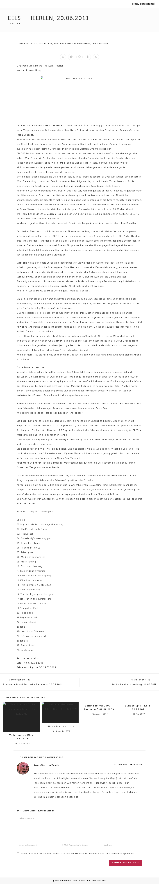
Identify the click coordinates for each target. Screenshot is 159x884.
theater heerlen (100, 43)
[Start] (8, 23)
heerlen (48, 43)
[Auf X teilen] (63, 57)
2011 (35, 43)
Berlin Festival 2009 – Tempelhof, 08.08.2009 (99, 707)
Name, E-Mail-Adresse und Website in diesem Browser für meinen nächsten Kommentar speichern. (78, 854)
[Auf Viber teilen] (79, 57)
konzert (71, 43)
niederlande (83, 43)
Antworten (136, 765)
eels (41, 43)
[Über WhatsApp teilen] (96, 57)
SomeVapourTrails (46, 765)
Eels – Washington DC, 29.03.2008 (36, 667)
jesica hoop (60, 43)
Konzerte (16, 23)
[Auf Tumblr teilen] (88, 57)
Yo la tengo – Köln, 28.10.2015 (21, 737)
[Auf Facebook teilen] (71, 57)
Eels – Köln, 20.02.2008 (30, 663)
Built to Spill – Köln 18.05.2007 (137, 707)
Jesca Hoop (35, 70)
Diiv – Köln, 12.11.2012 (60, 726)
